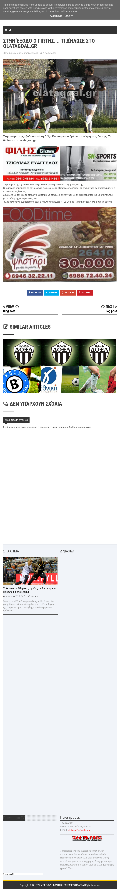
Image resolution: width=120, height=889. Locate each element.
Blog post (9, 311)
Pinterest (86, 292)
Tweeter (53, 292)
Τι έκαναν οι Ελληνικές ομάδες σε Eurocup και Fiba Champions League (29, 590)
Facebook (36, 292)
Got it (69, 16)
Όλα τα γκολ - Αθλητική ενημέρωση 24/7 (60, 885)
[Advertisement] (26, 518)
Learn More (55, 16)
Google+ (69, 292)
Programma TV (8, 874)
